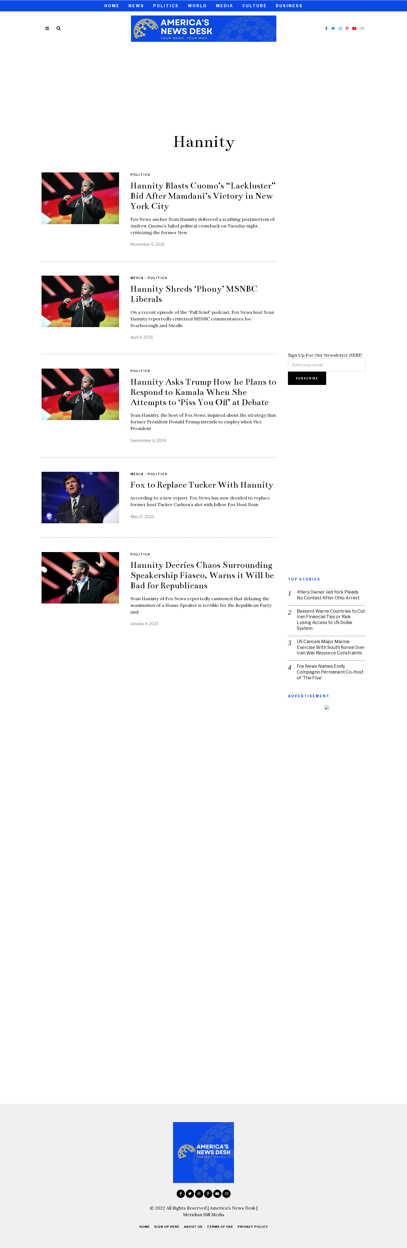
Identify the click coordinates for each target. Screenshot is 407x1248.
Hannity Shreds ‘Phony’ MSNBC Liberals (193, 294)
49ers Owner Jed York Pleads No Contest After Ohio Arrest (328, 594)
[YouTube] (354, 28)
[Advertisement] (203, 86)
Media (224, 5)
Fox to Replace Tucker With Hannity (201, 485)
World (197, 5)
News (136, 5)
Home (112, 5)
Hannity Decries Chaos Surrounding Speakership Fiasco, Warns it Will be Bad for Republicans (202, 575)
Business (289, 5)
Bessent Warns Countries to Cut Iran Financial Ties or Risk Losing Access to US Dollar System (331, 620)
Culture (254, 5)
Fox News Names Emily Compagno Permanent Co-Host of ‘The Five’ (330, 672)
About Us (193, 1227)
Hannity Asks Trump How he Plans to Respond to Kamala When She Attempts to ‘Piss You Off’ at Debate (203, 392)
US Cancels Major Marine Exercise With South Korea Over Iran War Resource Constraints (331, 647)
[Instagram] (340, 28)
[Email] (362, 28)
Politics (166, 5)
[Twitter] (333, 28)
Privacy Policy (253, 1227)
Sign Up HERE (166, 1227)
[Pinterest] (347, 28)
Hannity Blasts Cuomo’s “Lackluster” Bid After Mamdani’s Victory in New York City (203, 195)
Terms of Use (220, 1227)
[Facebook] (326, 28)
